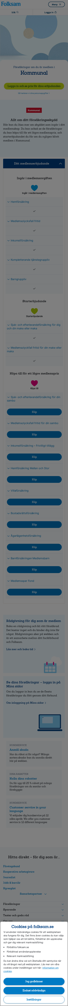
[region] (34, 963)
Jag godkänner (34, 981)
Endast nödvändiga (34, 990)
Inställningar (34, 999)
